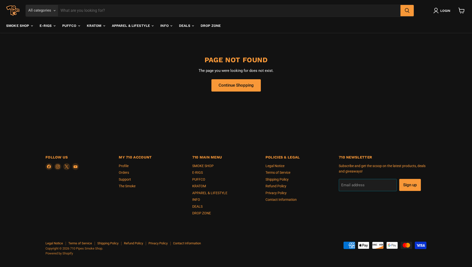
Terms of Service (278, 172)
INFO (165, 26)
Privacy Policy (276, 193)
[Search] (407, 10)
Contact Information (281, 200)
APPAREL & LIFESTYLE (131, 26)
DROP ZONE (211, 26)
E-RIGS (46, 26)
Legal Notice (275, 166)
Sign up (410, 184)
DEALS (185, 26)
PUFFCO (69, 26)
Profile (124, 166)
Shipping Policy (277, 179)
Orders (124, 172)
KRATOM (95, 26)
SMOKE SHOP (18, 26)
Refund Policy (276, 186)
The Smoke (127, 186)
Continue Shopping (236, 85)
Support (125, 179)
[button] (442, 11)
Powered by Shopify (59, 253)
